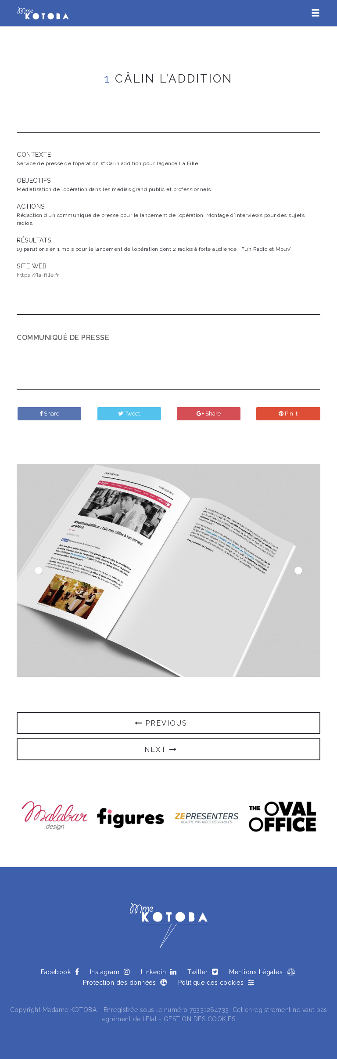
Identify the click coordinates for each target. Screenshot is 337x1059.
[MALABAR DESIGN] (55, 817)
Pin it (290, 413)
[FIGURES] (130, 817)
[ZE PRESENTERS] (206, 817)
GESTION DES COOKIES (200, 1019)
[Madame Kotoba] (43, 13)
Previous (39, 571)
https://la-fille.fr (38, 275)
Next (298, 571)
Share (51, 413)
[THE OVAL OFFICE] (282, 817)
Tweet (131, 413)
